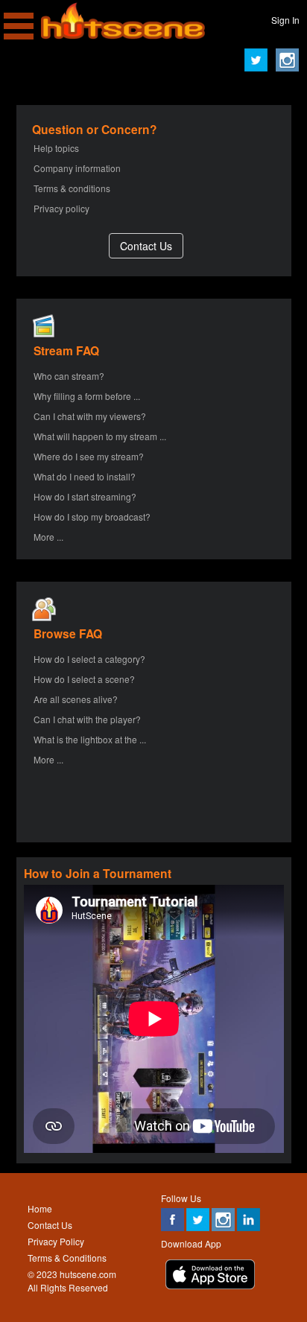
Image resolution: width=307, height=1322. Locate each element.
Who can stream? (69, 375)
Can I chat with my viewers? (90, 416)
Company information (77, 168)
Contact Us (50, 1224)
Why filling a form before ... (87, 396)
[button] (146, 245)
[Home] (123, 35)
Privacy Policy (56, 1241)
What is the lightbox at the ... (90, 739)
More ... (48, 536)
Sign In (285, 19)
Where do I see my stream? (89, 456)
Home (40, 1208)
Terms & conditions (72, 188)
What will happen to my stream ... (100, 436)
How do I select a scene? (84, 679)
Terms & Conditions (67, 1257)
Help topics (56, 148)
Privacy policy (61, 208)
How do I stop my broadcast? (92, 516)
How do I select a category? (89, 658)
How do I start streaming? (85, 496)
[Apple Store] (210, 1285)
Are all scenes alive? (76, 699)
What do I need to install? (85, 476)
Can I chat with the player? (87, 719)
